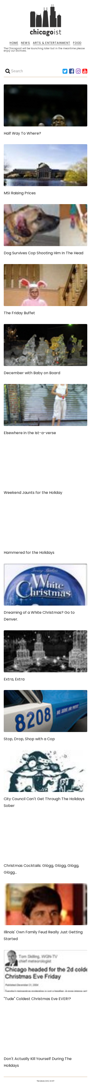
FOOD (77, 43)
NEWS (25, 43)
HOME (14, 43)
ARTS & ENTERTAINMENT (51, 43)
